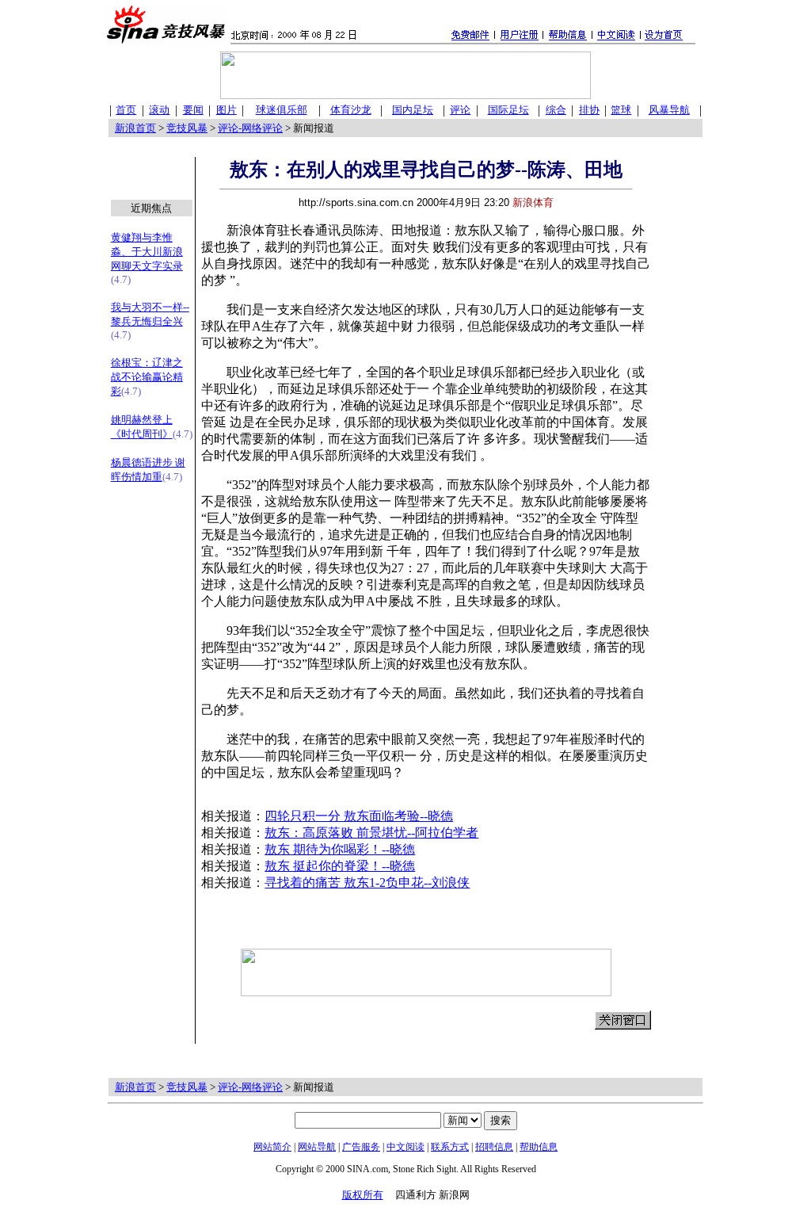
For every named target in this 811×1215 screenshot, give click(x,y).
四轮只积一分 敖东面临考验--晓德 (359, 816)
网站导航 (317, 1146)
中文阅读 (405, 1146)
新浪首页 (135, 128)
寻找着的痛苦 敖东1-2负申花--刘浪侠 (367, 882)
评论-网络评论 (250, 128)
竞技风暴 (187, 128)
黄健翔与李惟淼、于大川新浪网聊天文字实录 (147, 251)
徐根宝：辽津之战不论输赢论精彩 (147, 377)
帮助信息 (539, 1146)
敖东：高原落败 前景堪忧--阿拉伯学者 (371, 832)
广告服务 (361, 1146)
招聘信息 (494, 1146)
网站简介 (272, 1146)
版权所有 (362, 1195)
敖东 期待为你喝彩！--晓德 (340, 849)
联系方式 (450, 1146)
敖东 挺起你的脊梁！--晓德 (340, 866)
